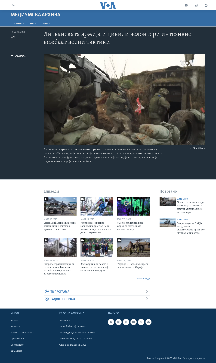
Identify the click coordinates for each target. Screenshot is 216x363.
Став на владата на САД (72, 345)
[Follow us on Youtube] (133, 322)
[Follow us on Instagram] (118, 322)
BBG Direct (16, 351)
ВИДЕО (33, 23)
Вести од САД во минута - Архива (77, 333)
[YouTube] (186, 5)
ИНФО (46, 23)
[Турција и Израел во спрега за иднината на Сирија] (133, 247)
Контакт (15, 327)
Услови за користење (22, 333)
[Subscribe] (148, 322)
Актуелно (182, 199)
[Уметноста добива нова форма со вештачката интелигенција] (133, 206)
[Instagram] (196, 5)
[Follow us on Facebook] (111, 322)
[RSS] (141, 322)
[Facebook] (206, 5)
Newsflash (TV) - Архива (72, 327)
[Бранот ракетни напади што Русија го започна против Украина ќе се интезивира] (168, 201)
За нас (14, 321)
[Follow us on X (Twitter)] (126, 322)
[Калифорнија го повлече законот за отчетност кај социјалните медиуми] (96, 247)
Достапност (17, 345)
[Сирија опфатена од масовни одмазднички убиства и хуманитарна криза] (60, 206)
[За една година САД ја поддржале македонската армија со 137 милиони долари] (168, 222)
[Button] (18, 57)
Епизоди (18, 23)
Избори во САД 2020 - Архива (76, 339)
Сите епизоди (143, 279)
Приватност (17, 339)
